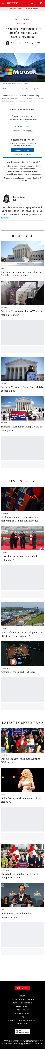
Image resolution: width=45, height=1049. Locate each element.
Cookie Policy (23, 1010)
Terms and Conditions (22, 1003)
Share (6, 89)
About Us (22, 996)
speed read (22, 24)
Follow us (28, 89)
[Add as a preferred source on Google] (22, 1031)
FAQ (22, 1017)
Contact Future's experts (22, 999)
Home (17, 19)
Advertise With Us (22, 1013)
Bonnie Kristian (18, 43)
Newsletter (39, 89)
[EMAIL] (15, 200)
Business (25, 19)
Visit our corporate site (30, 1041)
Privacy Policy (22, 1006)
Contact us (22, 180)
